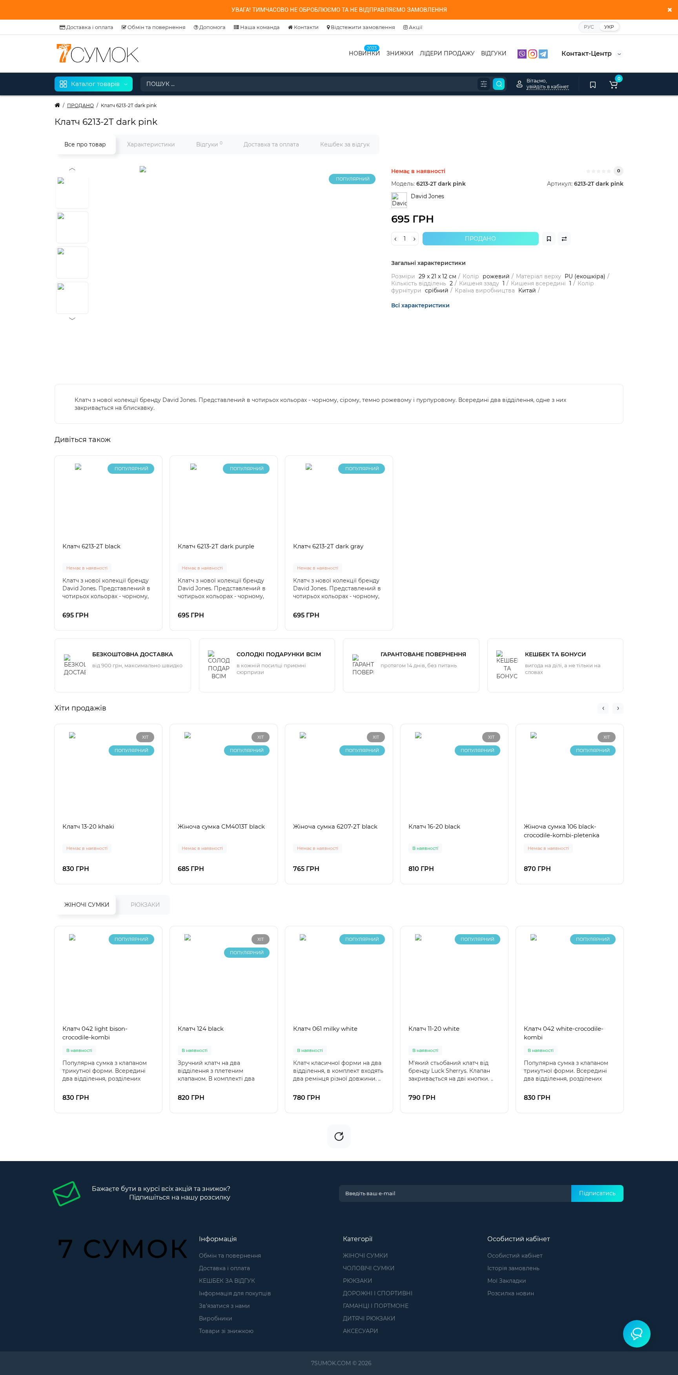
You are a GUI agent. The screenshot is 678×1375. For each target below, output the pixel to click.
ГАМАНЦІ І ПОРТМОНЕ (375, 1305)
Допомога (212, 27)
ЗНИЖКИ (400, 53)
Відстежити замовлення (362, 27)
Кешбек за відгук (345, 144)
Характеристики (151, 144)
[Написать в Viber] (523, 53)
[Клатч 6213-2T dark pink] (238, 264)
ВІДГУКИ (494, 53)
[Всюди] (484, 84)
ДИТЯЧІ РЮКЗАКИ (369, 1318)
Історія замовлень (513, 1268)
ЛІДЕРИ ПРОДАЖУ (447, 53)
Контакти (306, 27)
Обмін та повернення (156, 27)
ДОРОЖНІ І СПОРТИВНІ (377, 1293)
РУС (589, 27)
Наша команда (259, 27)
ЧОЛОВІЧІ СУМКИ (369, 1268)
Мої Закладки (506, 1280)
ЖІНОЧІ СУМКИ (86, 904)
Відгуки (209, 144)
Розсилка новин (510, 1293)
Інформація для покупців (235, 1293)
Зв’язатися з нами (224, 1305)
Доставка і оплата (89, 27)
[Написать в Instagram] (533, 53)
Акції (415, 27)
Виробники (215, 1318)
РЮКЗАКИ (145, 904)
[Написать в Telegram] (543, 53)
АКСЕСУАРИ (360, 1331)
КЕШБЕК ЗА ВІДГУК (227, 1280)
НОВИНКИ (364, 52)
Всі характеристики (420, 305)
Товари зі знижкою (226, 1331)
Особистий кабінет (515, 1255)
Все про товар (85, 144)
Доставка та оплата (271, 144)
